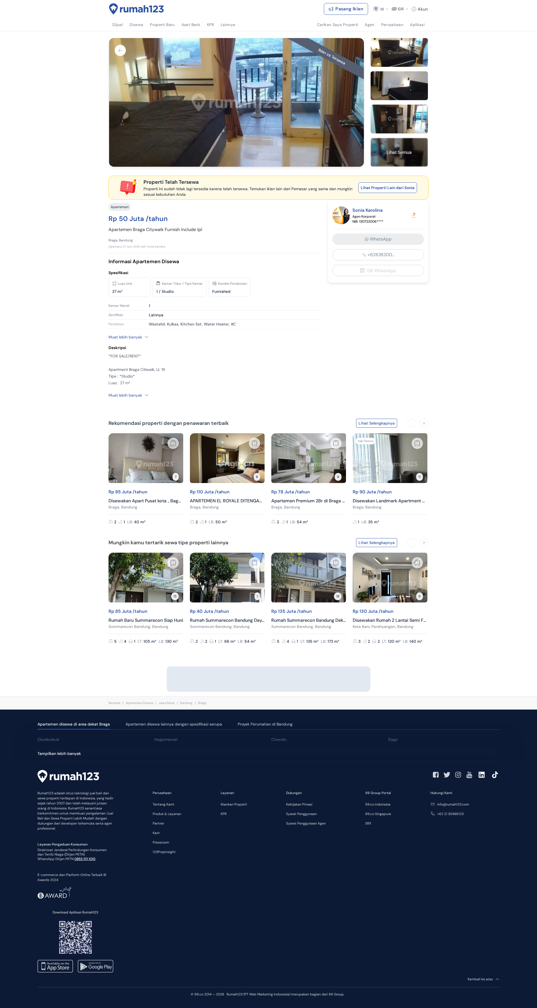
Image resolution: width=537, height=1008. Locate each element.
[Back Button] (120, 50)
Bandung (186, 703)
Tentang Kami (163, 804)
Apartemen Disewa (139, 703)
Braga (202, 703)
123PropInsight (164, 852)
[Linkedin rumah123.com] (481, 774)
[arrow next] (424, 423)
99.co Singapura (378, 814)
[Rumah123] (136, 9)
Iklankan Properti (234, 804)
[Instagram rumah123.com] (458, 774)
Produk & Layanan (167, 814)
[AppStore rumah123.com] (55, 966)
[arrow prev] (411, 423)
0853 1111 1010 (84, 859)
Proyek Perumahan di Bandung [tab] (265, 724)
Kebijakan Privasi (299, 804)
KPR (224, 814)
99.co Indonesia (377, 804)
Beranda (114, 703)
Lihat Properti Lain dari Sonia (387, 187)
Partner (158, 823)
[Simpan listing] (173, 443)
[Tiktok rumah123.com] (495, 774)
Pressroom (161, 842)
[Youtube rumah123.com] (469, 774)
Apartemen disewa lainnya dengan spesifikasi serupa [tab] (174, 724)
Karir (156, 833)
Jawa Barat (167, 703)
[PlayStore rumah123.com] (95, 966)
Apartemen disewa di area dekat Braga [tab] (73, 724)
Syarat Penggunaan (301, 814)
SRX (368, 823)
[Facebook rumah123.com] (435, 774)
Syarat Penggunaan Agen (306, 823)
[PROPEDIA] (414, 215)
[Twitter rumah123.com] (447, 774)
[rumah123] (68, 777)
